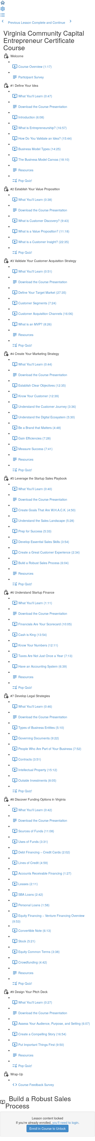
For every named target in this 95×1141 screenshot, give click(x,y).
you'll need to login (65, 1122)
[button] (2, 4)
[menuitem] (2, 10)
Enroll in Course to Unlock (47, 1128)
